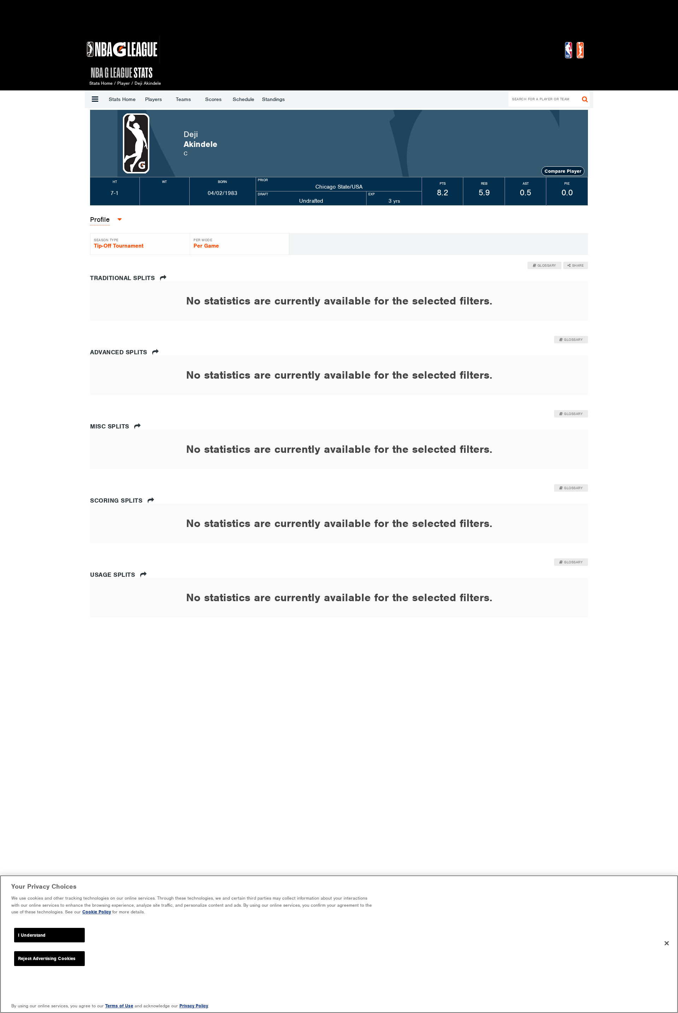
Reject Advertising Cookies (47, 958)
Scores (213, 99)
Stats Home (122, 99)
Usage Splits (113, 575)
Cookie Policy (96, 912)
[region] (339, 944)
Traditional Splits (123, 278)
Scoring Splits (117, 500)
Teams (183, 99)
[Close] (666, 943)
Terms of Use (119, 1006)
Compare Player (563, 171)
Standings (273, 99)
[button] (95, 99)
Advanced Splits (119, 352)
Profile (100, 219)
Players (153, 99)
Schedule (243, 99)
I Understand (32, 935)
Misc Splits (110, 426)
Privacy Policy (193, 1006)
